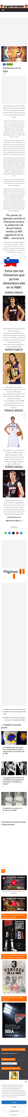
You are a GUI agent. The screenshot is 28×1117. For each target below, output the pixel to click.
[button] (25, 1082)
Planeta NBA (9, 64)
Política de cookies (13, 1114)
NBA (4, 64)
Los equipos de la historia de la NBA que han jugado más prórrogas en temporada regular (13, 781)
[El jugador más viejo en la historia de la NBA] (14, 793)
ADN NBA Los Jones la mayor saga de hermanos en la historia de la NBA (14, 719)
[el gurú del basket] (14, 6)
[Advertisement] (14, 31)
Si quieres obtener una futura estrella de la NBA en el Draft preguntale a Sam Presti (14, 711)
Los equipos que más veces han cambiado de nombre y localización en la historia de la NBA (13, 750)
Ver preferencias (14, 1111)
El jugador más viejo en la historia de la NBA (12, 809)
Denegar (14, 1106)
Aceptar (14, 1102)
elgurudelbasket (21, 891)
